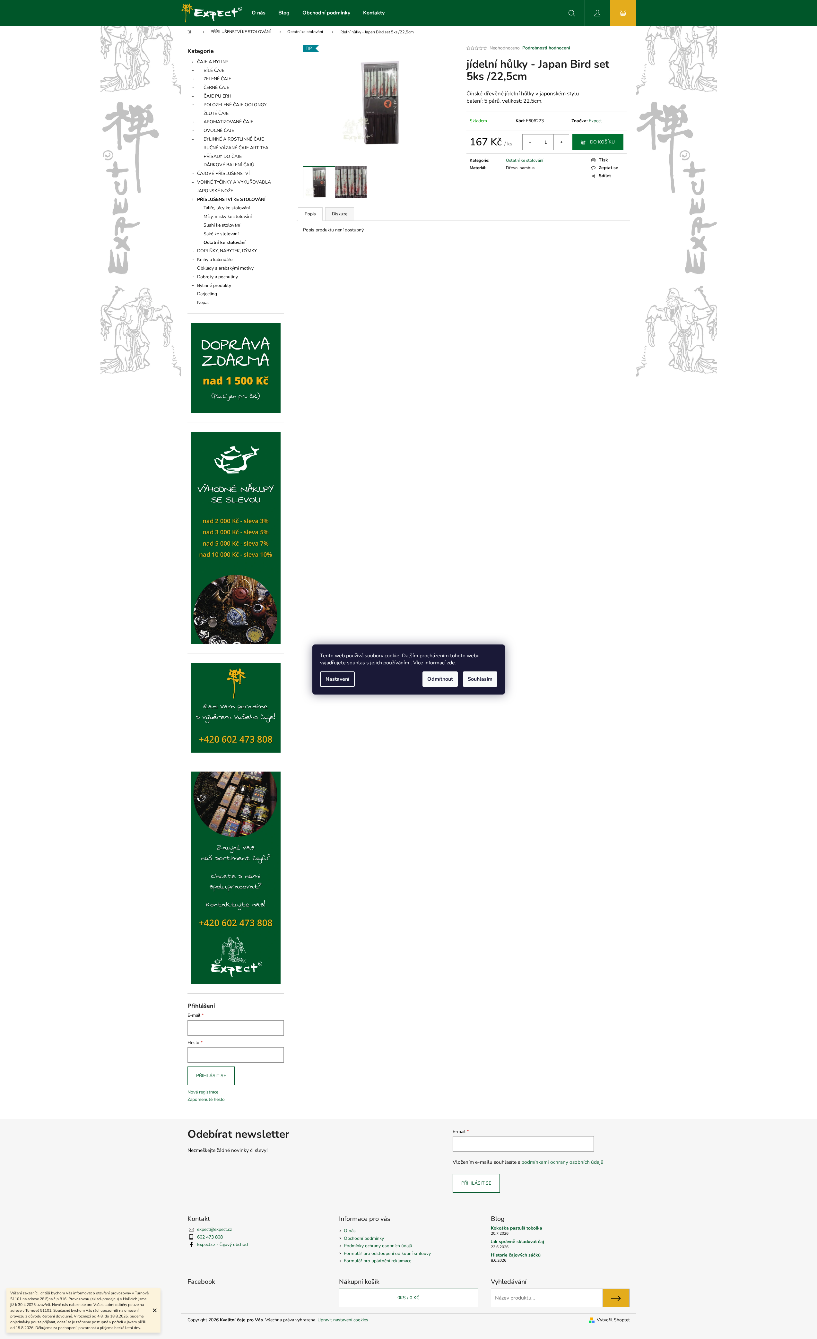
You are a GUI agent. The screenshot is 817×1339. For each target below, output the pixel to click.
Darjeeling (207, 294)
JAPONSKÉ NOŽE (215, 191)
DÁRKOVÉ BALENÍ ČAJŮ (229, 165)
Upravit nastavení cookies (342, 1320)
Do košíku (602, 142)
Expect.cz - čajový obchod (222, 1244)
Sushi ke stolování (222, 225)
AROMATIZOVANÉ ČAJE (228, 122)
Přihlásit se (211, 1076)
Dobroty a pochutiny (217, 277)
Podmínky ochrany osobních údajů (378, 1246)
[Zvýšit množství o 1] (561, 142)
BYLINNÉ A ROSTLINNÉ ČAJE (234, 139)
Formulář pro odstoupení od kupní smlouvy (387, 1253)
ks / (408, 1298)
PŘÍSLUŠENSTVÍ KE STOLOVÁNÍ (231, 199)
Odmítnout (440, 679)
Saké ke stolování (221, 234)
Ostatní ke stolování (225, 242)
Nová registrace (202, 1092)
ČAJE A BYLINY (212, 62)
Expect (595, 121)
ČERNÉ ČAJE (216, 87)
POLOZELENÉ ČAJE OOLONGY (235, 105)
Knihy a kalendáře (214, 259)
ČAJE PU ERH (217, 96)
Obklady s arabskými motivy (225, 268)
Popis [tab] (310, 214)
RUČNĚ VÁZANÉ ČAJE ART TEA (236, 148)
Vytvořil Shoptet (613, 1320)
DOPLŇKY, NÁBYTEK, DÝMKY (227, 251)
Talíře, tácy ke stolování (227, 208)
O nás (350, 1231)
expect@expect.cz (214, 1229)
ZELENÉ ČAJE (217, 79)
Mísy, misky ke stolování (228, 216)
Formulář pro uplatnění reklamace (377, 1261)
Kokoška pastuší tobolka (516, 1228)
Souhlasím (480, 679)
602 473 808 (210, 1237)
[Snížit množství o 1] (530, 142)
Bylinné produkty (214, 285)
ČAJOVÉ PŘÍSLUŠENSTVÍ (223, 173)
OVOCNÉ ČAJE (219, 130)
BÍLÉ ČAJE (214, 70)
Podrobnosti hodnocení (546, 48)
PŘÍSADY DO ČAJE (223, 156)
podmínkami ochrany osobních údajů (562, 1162)
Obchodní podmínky (364, 1238)
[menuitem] (258, 13)
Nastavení (337, 679)
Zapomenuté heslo (206, 1099)
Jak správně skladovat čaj (517, 1241)
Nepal (203, 302)
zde (451, 662)
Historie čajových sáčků (516, 1255)
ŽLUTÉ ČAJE (216, 113)
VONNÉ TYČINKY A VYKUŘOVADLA (234, 182)
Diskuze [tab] (339, 214)
